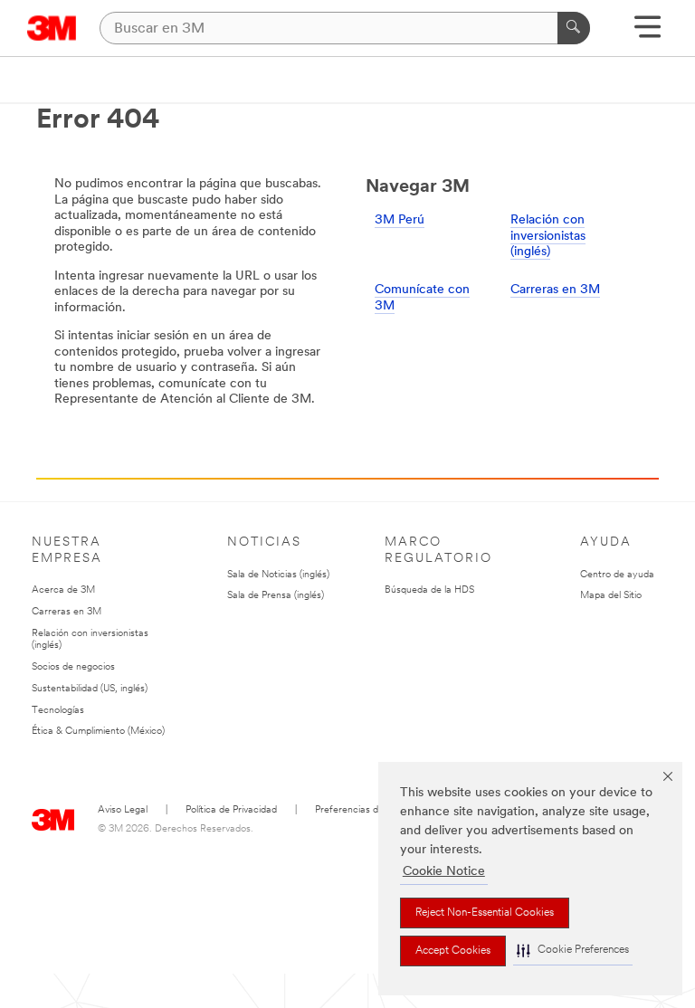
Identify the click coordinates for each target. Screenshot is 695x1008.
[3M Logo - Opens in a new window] (52, 28)
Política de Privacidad (231, 810)
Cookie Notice (444, 872)
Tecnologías (58, 711)
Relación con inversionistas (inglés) (548, 236)
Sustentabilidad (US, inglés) (90, 689)
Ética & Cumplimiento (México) (98, 732)
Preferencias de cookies (367, 810)
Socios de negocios (73, 667)
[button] (573, 950)
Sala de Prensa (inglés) (275, 596)
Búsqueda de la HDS (429, 590)
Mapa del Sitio (611, 596)
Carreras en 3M (555, 290)
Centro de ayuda (617, 575)
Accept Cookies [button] (452, 951)
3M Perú (399, 220)
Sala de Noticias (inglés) (278, 575)
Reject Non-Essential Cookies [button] (484, 913)
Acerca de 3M (63, 590)
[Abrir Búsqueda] (647, 33)
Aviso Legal (123, 810)
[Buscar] (573, 28)
